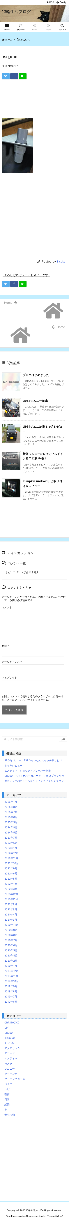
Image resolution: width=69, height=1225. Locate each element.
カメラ (8, 1063)
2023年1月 (10, 847)
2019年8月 (10, 991)
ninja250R (10, 1037)
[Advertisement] (34, 100)
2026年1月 (10, 801)
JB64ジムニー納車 (35, 401)
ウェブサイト (9, 677)
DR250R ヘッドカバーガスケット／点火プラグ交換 (34, 775)
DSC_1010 (24, 39)
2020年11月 (11, 924)
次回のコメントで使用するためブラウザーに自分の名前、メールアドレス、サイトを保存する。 (32, 698)
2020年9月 (10, 929)
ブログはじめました (36, 375)
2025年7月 (10, 811)
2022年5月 (10, 878)
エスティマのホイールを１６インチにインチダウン (34, 780)
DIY (6, 1027)
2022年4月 (10, 883)
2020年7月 (10, 940)
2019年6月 (10, 1001)
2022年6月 (10, 873)
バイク (8, 1084)
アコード (9, 1053)
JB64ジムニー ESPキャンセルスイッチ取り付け (33, 760)
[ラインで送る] (22, 76)
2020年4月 (10, 955)
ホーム (8, 39)
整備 (7, 1094)
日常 (7, 1099)
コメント (7, 607)
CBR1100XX (11, 1022)
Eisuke (61, 261)
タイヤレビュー (13, 765)
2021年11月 (11, 899)
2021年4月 (10, 914)
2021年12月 (11, 894)
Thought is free (54, 1216)
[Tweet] (6, 76)
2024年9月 (10, 827)
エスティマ (10, 1058)
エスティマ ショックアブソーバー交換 (27, 770)
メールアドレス (12, 661)
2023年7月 (10, 837)
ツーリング (10, 1073)
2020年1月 (10, 965)
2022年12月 (11, 852)
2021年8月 (10, 909)
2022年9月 (10, 868)
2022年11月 (11, 858)
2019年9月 (10, 986)
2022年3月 (10, 888)
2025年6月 (10, 817)
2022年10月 (11, 863)
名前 (5, 645)
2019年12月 (11, 970)
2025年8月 (10, 806)
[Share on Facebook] (14, 76)
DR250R (9, 1032)
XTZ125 (9, 1043)
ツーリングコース (14, 1078)
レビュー (9, 1089)
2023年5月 (10, 842)
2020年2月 (10, 960)
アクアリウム (12, 1048)
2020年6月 (10, 945)
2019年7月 (10, 996)
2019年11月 (11, 976)
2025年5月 (10, 822)
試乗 (7, 1104)
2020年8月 (10, 935)
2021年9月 (10, 904)
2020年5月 (10, 950)
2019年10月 (11, 981)
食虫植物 (9, 1114)
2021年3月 (10, 919)
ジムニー (9, 1068)
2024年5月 (10, 832)
